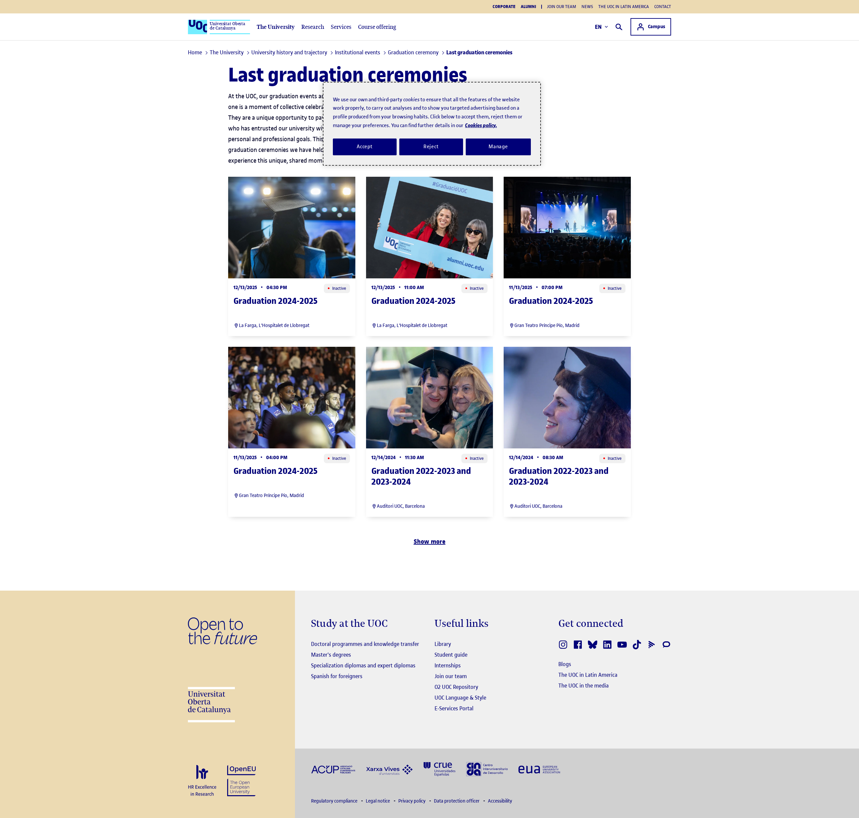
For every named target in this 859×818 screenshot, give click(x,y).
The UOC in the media (583, 685)
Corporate (504, 6)
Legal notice (378, 801)
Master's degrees (331, 654)
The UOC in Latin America (623, 6)
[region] (432, 124)
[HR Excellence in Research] (202, 781)
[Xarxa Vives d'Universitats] (389, 769)
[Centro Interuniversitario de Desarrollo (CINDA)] (487, 768)
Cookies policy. (481, 125)
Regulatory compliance (334, 801)
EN (598, 27)
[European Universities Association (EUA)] (539, 769)
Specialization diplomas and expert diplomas (363, 665)
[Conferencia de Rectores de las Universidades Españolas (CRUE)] (439, 768)
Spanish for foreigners (336, 676)
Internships (448, 665)
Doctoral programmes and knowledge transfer (365, 644)
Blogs (564, 664)
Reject (431, 146)
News (587, 6)
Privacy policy (412, 801)
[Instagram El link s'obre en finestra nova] (563, 644)
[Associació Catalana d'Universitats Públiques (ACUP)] (333, 769)
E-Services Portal (454, 708)
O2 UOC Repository (456, 687)
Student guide (451, 654)
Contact (662, 6)
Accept (365, 146)
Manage (498, 146)
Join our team (561, 6)
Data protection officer (457, 801)
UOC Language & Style (460, 697)
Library (443, 644)
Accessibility (500, 801)
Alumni (528, 6)
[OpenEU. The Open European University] (241, 780)
